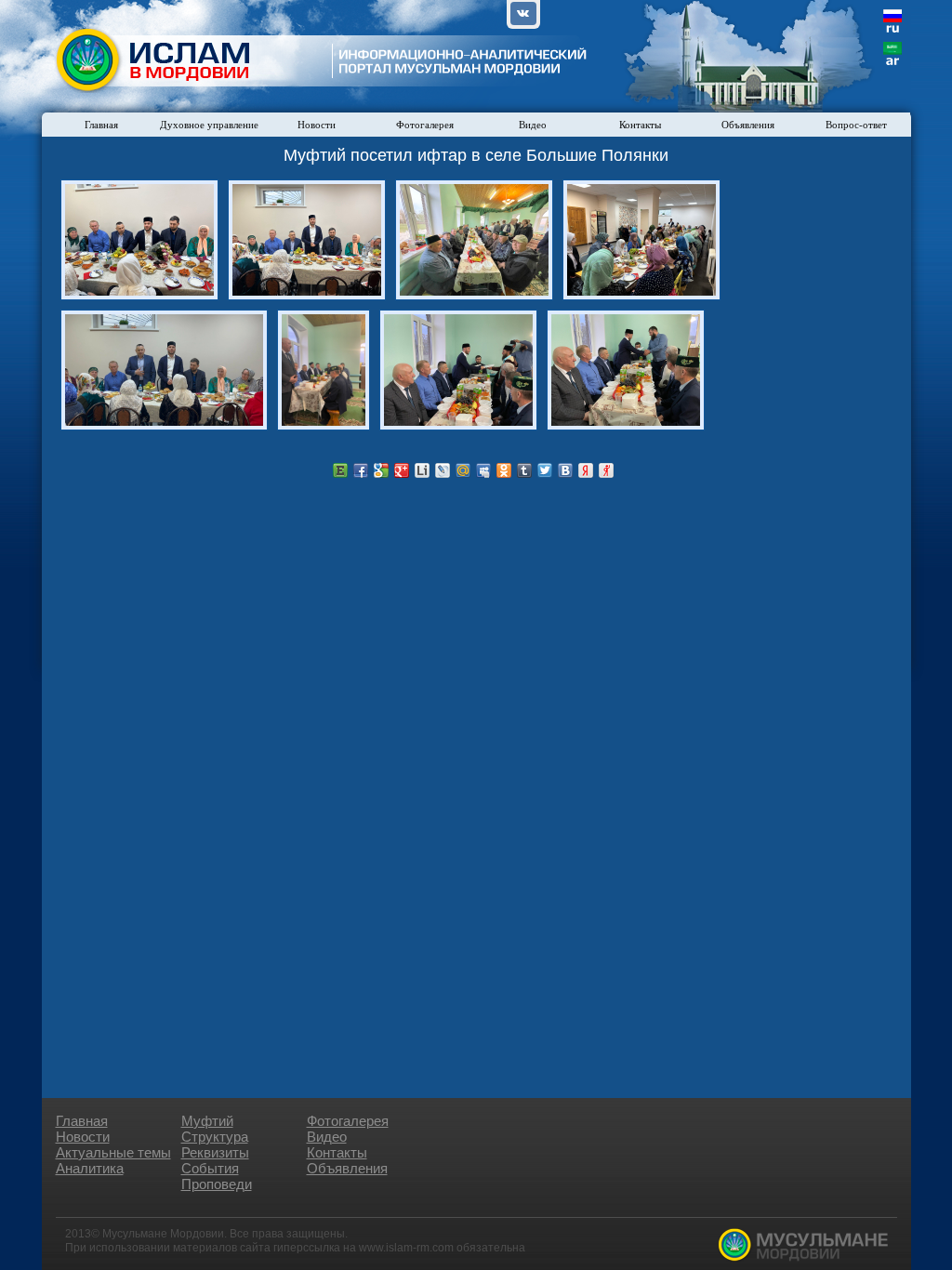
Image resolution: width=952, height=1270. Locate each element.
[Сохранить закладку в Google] (381, 470)
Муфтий (207, 1121)
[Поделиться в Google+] (401, 470)
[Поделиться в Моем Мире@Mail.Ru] (463, 470)
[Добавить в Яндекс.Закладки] (585, 470)
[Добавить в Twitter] (544, 470)
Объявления (747, 124)
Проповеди (216, 1184)
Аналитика (90, 1168)
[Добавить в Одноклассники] (503, 470)
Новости (317, 124)
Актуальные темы (113, 1152)
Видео (533, 124)
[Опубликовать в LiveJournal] (442, 470)
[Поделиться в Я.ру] (606, 470)
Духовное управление (209, 124)
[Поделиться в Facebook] (360, 470)
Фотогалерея (425, 124)
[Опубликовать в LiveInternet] (422, 470)
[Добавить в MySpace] (483, 470)
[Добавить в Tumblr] (524, 470)
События (210, 1168)
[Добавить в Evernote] (340, 470)
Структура (214, 1136)
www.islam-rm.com (406, 1247)
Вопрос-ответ (856, 124)
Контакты (640, 124)
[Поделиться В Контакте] (565, 470)
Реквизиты (215, 1152)
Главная (101, 124)
